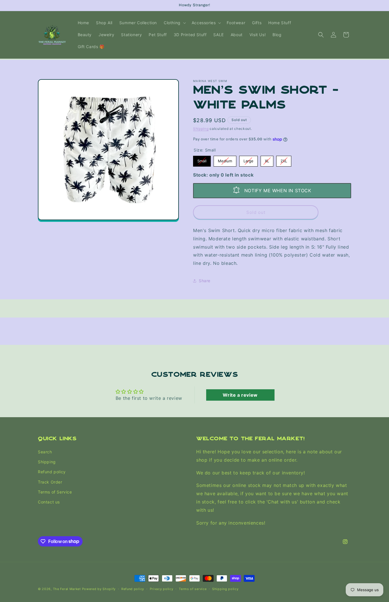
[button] (174, 23)
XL (267, 159)
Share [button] (204, 280)
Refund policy (52, 472)
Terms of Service (55, 492)
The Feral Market (67, 589)
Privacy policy (161, 589)
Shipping (201, 128)
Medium (225, 159)
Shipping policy (225, 589)
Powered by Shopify (99, 589)
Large (248, 159)
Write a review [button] (240, 395)
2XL (283, 159)
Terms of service (192, 589)
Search (45, 451)
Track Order (50, 482)
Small (202, 159)
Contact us (49, 501)
